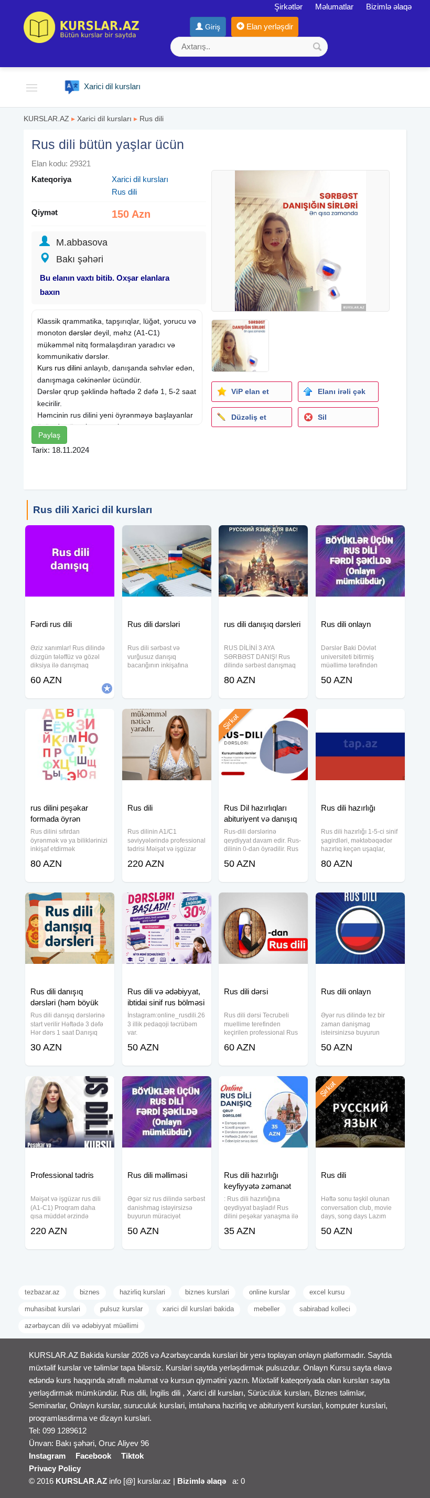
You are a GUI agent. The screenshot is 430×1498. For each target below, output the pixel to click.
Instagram (47, 1455)
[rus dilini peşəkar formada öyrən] (69, 722)
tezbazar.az (42, 1292)
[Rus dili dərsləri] (166, 538)
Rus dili (151, 118)
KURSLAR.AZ (46, 118)
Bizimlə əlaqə (389, 6)
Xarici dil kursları (104, 118)
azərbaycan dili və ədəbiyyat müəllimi (81, 1326)
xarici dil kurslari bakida (198, 1309)
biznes (90, 1292)
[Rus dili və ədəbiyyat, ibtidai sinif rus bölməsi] (166, 906)
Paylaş (49, 435)
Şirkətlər (288, 6)
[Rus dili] (166, 722)
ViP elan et (250, 391)
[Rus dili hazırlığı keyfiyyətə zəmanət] (263, 1089)
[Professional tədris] (69, 1089)
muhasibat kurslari (52, 1309)
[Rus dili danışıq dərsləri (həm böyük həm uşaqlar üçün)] (69, 906)
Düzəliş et (248, 417)
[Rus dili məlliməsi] (166, 1089)
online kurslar (269, 1292)
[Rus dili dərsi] (263, 906)
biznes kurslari (207, 1292)
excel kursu (327, 1292)
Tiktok (132, 1455)
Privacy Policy (55, 1468)
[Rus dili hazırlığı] (360, 722)
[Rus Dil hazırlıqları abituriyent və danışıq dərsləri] (263, 722)
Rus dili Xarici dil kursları (92, 509)
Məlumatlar (334, 6)
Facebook (93, 1455)
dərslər (80, 332)
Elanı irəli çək (342, 391)
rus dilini (68, 368)
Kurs (44, 368)
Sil (322, 417)
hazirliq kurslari (142, 1292)
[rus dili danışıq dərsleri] (263, 538)
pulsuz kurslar (121, 1309)
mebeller (267, 1309)
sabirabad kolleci (324, 1309)
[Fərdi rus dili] (69, 538)
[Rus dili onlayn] (360, 538)
